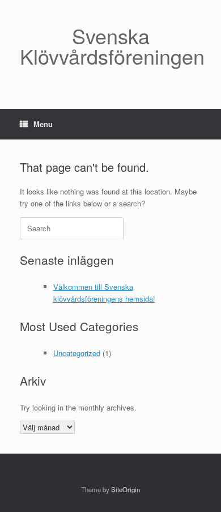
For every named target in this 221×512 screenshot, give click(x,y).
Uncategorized (76, 353)
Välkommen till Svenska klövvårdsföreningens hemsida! (104, 292)
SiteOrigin (125, 489)
